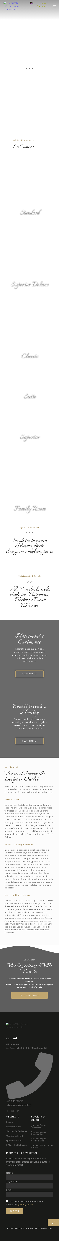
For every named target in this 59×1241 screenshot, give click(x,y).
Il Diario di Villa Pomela (16, 1145)
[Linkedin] (18, 1111)
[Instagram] (12, 1111)
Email (9, 1190)
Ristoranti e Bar (13, 1126)
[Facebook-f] (7, 1111)
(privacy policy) (25, 1204)
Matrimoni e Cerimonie (16, 1131)
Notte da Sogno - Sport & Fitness (42, 1146)
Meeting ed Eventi (14, 1136)
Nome (9, 1173)
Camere (9, 1122)
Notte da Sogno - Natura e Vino (39, 1139)
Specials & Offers (14, 1140)
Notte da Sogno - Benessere (39, 1126)
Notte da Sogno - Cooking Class (39, 1133)
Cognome (11, 1181)
